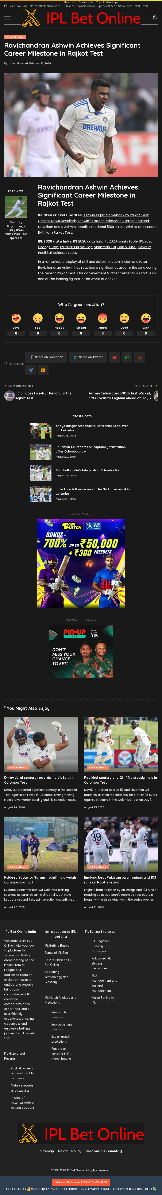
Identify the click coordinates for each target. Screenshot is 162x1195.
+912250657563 (17, 6)
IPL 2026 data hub (87, 241)
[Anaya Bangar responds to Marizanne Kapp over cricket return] (40, 431)
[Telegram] (30, 370)
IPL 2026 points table (121, 241)
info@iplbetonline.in (47, 6)
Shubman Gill (105, 247)
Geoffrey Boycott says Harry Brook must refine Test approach (16, 230)
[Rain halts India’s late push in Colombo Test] (40, 473)
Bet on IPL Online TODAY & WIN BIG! (81, 1182)
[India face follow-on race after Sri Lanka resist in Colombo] (40, 494)
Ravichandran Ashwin (55, 267)
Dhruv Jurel (126, 247)
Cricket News (15, 36)
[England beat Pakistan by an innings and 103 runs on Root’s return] (121, 844)
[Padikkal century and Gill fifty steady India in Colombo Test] (121, 744)
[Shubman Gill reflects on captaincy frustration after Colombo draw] (40, 452)
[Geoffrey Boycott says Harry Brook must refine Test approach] (16, 207)
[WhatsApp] (127, 357)
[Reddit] (139, 357)
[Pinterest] (114, 357)
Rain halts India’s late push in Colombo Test (88, 470)
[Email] (43, 370)
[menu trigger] (9, 17)
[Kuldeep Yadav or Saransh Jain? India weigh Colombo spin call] (41, 844)
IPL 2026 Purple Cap (76, 247)
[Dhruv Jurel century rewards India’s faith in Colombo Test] (41, 744)
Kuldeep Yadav (65, 252)
